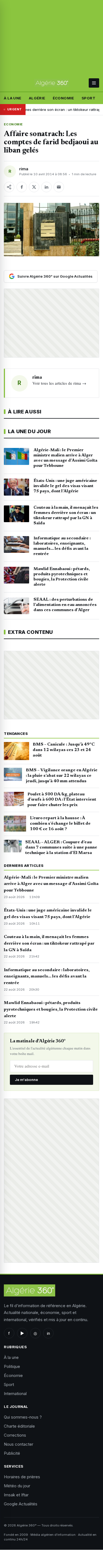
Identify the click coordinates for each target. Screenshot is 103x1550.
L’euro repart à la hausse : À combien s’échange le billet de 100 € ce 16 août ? (60, 823)
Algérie (37, 98)
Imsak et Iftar (16, 1494)
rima (23, 168)
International (15, 1393)
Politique (12, 1366)
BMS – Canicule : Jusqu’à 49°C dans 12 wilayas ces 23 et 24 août (63, 750)
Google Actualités (20, 1503)
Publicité (12, 1453)
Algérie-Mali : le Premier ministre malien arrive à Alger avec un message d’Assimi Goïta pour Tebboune (51, 884)
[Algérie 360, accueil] (51, 83)
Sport (88, 98)
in (48, 1333)
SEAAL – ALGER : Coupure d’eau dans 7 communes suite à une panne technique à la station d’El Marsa (61, 847)
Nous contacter (18, 1444)
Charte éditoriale (19, 1426)
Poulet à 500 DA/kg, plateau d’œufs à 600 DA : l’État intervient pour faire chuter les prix (61, 799)
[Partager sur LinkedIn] (46, 187)
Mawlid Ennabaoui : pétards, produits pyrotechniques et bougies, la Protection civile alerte (51, 1009)
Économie (63, 98)
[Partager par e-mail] (59, 187)
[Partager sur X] (34, 187)
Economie (13, 124)
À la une (12, 98)
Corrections (15, 1435)
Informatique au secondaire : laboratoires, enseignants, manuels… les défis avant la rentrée (47, 976)
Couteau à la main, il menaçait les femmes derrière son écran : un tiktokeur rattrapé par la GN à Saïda (49, 943)
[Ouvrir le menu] (94, 83)
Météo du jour (17, 1485)
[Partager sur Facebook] (21, 187)
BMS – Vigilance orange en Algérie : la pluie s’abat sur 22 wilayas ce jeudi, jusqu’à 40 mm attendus (62, 775)
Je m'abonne (26, 1079)
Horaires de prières (22, 1476)
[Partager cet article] (9, 187)
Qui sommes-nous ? (23, 1417)
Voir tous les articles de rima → (59, 383)
